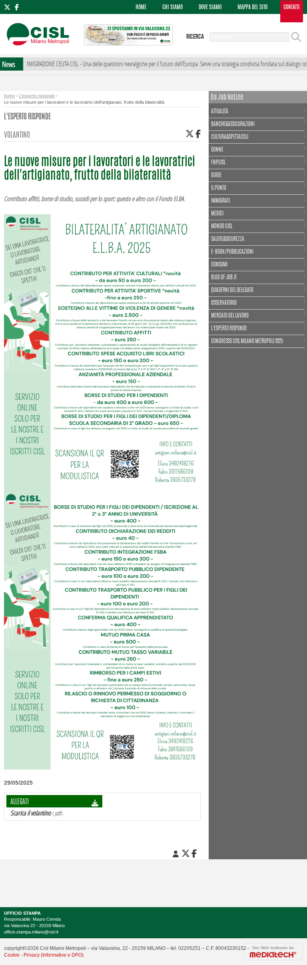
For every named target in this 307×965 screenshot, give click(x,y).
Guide (216, 175)
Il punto (218, 188)
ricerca (195, 37)
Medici (217, 214)
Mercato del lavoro (230, 316)
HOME (141, 7)
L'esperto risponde (37, 95)
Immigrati (220, 201)
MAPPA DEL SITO (252, 7)
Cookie (12, 955)
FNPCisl (218, 163)
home (9, 95)
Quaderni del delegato (232, 290)
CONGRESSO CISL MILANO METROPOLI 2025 (247, 341)
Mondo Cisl (221, 226)
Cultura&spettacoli (229, 137)
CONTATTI (291, 7)
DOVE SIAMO (210, 7)
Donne (217, 150)
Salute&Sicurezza (227, 239)
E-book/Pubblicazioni (232, 252)
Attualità (219, 111)
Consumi (219, 265)
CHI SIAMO (172, 7)
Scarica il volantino (30, 812)
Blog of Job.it (224, 277)
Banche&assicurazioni (233, 124)
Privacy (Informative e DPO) (54, 955)
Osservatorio (224, 303)
